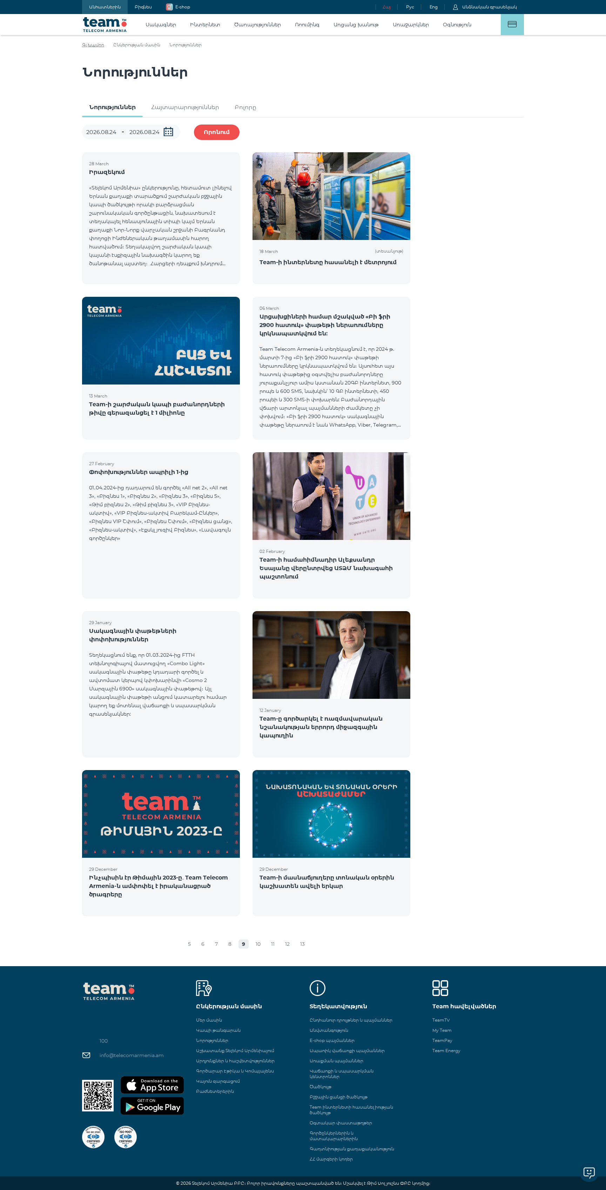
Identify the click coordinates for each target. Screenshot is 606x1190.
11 (273, 944)
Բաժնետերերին (215, 1091)
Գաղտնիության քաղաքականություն (352, 1148)
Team (105, 24)
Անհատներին (105, 6)
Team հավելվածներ (464, 1006)
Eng (434, 6)
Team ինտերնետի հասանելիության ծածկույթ (351, 1109)
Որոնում (217, 132)
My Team (442, 1030)
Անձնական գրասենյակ (489, 6)
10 (258, 944)
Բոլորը (245, 107)
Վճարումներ (512, 24)
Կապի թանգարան (218, 1030)
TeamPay (442, 1040)
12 (287, 944)
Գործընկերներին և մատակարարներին (334, 1135)
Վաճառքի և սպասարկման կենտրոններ (341, 1073)
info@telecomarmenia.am (132, 1055)
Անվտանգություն (329, 1030)
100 (104, 1041)
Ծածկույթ (320, 1086)
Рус (410, 6)
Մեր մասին (209, 1020)
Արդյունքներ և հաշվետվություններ (235, 1060)
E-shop (182, 6)
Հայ (387, 6)
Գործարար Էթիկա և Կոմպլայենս (235, 1071)
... (168, 131)
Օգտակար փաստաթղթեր (341, 1122)
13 (302, 944)
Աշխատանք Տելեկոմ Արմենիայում (235, 1050)
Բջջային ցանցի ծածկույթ (339, 1096)
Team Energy (446, 1050)
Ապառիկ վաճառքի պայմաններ (347, 1050)
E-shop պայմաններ (332, 1040)
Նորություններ (112, 107)
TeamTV (441, 1020)
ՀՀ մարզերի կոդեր (331, 1159)
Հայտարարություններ (185, 107)
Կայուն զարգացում (218, 1081)
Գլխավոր (93, 44)
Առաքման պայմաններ (336, 1060)
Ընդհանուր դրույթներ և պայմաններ (351, 1020)
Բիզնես (143, 6)
